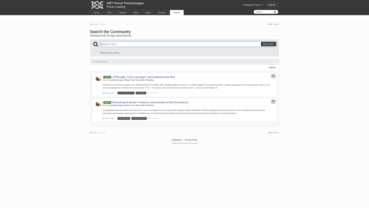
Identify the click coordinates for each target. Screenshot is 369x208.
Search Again (268, 44)
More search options (110, 53)
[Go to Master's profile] (98, 79)
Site (109, 12)
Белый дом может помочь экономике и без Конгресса (150, 102)
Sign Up (272, 5)
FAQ (136, 12)
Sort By (272, 67)
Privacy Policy (191, 140)
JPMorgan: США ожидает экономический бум (143, 77)
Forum (97, 12)
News (148, 12)
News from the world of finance (139, 80)
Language (176, 140)
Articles (162, 12)
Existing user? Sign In (252, 5)
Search (177, 12)
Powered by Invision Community (184, 143)
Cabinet (122, 12)
